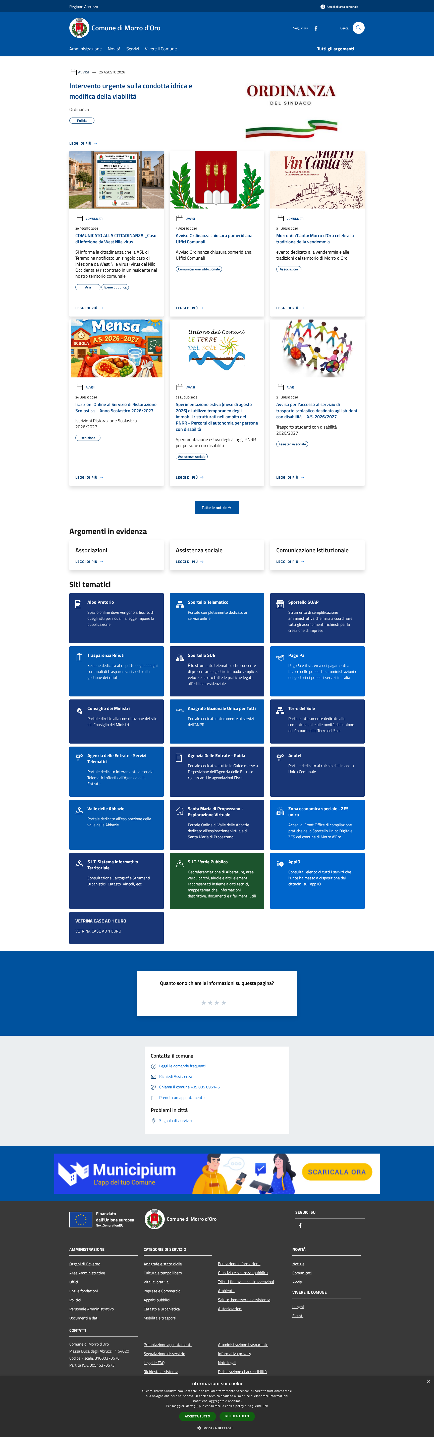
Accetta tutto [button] (197, 1416)
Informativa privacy (234, 1354)
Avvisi (83, 72)
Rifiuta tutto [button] (237, 1416)
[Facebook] (314, 27)
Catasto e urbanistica (162, 1309)
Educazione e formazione (239, 1264)
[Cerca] (359, 28)
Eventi (297, 1316)
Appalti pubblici (157, 1300)
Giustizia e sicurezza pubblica (243, 1273)
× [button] (428, 1381)
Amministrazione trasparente (243, 1345)
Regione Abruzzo (83, 7)
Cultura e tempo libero (163, 1273)
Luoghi (298, 1307)
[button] (217, 1428)
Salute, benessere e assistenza (244, 1300)
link (265, 1406)
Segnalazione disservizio (164, 1354)
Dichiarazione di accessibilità (242, 1372)
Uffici (73, 1282)
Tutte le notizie (214, 507)
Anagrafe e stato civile (163, 1264)
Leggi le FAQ (154, 1363)
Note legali (227, 1363)
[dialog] (217, 1406)
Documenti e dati (83, 1318)
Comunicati (94, 218)
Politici (75, 1300)
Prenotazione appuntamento (168, 1345)
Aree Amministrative (87, 1273)
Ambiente (226, 1291)
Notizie (298, 1264)
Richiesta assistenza (161, 1372)
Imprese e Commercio (162, 1291)
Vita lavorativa (156, 1282)
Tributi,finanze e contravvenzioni (246, 1282)
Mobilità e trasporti (160, 1318)
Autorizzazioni (230, 1309)
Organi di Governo (84, 1264)
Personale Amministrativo (91, 1309)
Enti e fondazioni (83, 1291)
